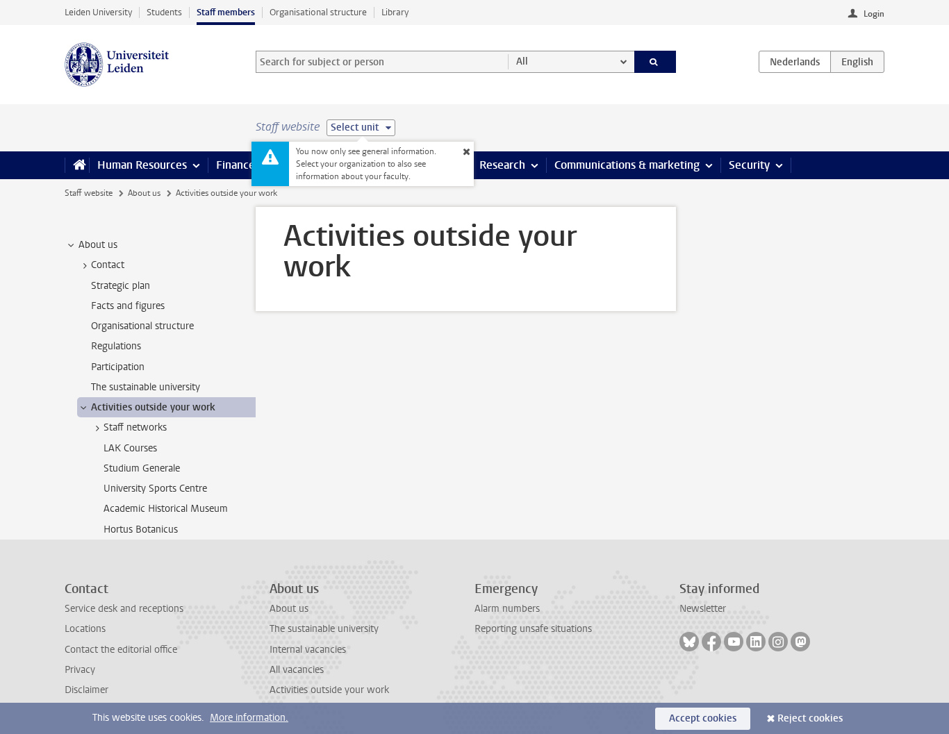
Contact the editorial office (121, 649)
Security (749, 165)
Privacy (80, 669)
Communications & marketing (627, 165)
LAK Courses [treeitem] (130, 448)
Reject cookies (810, 718)
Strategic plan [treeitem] (120, 285)
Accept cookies (702, 718)
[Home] (77, 165)
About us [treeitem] (98, 244)
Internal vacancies (308, 649)
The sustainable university (324, 628)
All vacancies (297, 669)
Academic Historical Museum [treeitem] (166, 508)
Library (395, 12)
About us (144, 193)
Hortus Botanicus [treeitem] (141, 529)
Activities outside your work (329, 690)
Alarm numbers (507, 608)
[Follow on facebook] (711, 641)
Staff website (89, 193)
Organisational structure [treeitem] (142, 326)
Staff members (226, 12)
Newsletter (702, 608)
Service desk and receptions (124, 608)
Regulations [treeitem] (116, 346)
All (522, 61)
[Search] (655, 62)
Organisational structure (318, 12)
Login (874, 13)
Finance (235, 165)
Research (502, 165)
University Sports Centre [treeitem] (155, 488)
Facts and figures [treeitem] (128, 305)
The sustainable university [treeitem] (145, 387)
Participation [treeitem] (118, 367)
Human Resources (142, 165)
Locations (85, 628)
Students (164, 12)
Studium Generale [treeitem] (142, 468)
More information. (249, 717)
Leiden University (98, 12)
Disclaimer (86, 690)
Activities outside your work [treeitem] (153, 407)
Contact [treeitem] (107, 265)
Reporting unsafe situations (533, 628)
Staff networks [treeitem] (135, 427)
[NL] (795, 62)
